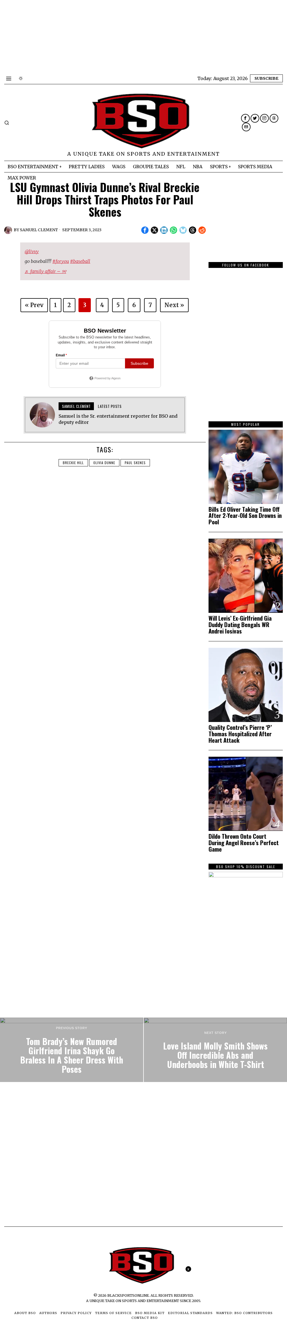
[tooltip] (245, 118)
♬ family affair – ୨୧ (45, 271)
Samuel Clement (39, 229)
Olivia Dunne (104, 462)
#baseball (80, 261)
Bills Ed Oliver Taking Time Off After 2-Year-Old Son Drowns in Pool (245, 515)
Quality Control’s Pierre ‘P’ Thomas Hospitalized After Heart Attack (240, 734)
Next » (174, 305)
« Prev (34, 305)
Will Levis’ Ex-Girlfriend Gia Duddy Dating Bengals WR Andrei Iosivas (240, 624)
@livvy (32, 251)
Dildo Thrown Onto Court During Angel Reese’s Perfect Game (244, 842)
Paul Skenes (135, 462)
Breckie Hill (73, 462)
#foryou (60, 261)
